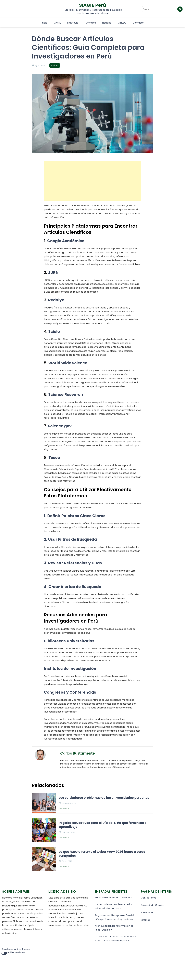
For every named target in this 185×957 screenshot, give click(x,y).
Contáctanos (148, 897)
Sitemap (145, 920)
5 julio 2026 (67, 861)
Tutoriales (90, 22)
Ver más (63, 808)
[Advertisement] (92, 181)
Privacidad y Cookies (152, 905)
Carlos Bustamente (77, 753)
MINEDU (122, 22)
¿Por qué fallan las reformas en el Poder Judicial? (114, 927)
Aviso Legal (147, 912)
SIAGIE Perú (92, 5)
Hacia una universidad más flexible (114, 897)
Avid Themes (23, 949)
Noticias (106, 22)
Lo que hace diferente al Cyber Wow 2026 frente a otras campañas (102, 854)
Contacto (138, 22)
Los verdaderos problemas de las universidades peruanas (104, 798)
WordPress (19, 952)
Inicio (44, 22)
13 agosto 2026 (69, 803)
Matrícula (72, 22)
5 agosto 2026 (68, 832)
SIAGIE (57, 22)
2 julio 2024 (40, 65)
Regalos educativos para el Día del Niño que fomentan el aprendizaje (103, 825)
